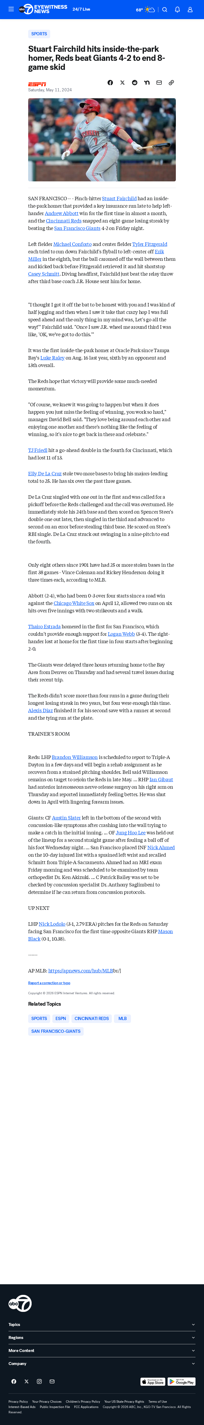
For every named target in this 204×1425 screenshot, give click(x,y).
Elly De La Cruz (45, 473)
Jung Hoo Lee (131, 832)
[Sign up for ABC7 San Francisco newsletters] (52, 1381)
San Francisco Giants (77, 227)
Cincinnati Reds (64, 220)
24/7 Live (81, 9)
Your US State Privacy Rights (124, 1401)
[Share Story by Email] (159, 82)
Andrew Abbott (62, 213)
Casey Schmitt (44, 273)
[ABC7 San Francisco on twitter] (26, 1381)
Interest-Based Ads (22, 1407)
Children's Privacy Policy (83, 1401)
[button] (11, 9)
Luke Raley (52, 357)
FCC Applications (86, 1407)
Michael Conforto (72, 243)
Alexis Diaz (40, 710)
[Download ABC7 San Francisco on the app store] (153, 1381)
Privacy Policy (18, 1401)
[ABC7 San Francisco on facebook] (13, 1381)
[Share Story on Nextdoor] (146, 82)
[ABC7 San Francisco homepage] (43, 9)
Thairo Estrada (44, 626)
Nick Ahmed (161, 847)
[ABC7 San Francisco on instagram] (39, 1381)
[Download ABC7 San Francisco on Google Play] (182, 1381)
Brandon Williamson (75, 756)
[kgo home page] (20, 1303)
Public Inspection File (55, 1407)
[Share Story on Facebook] (110, 82)
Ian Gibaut (161, 779)
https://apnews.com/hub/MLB (80, 970)
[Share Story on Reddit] (134, 82)
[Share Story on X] (122, 82)
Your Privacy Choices (47, 1401)
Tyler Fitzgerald (149, 243)
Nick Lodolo (52, 923)
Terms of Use (157, 1401)
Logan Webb (121, 633)
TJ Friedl (37, 449)
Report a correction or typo (49, 982)
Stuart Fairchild (119, 198)
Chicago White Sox (74, 602)
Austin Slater (66, 817)
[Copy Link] (171, 82)
